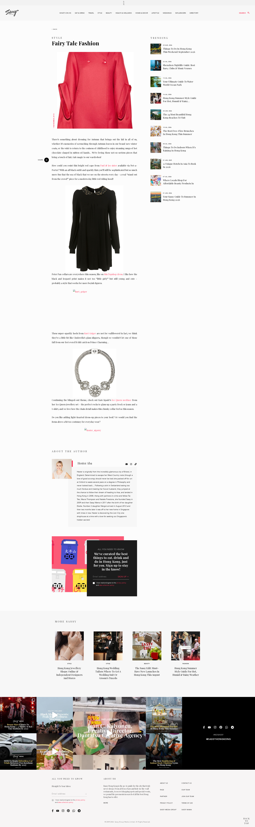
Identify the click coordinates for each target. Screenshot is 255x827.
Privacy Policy (166, 803)
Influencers (180, 13)
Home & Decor (141, 13)
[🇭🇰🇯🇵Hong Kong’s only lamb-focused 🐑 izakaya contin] (55, 751)
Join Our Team (188, 796)
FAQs (162, 790)
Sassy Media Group (168, 810)
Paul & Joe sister (108, 165)
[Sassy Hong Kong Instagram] (215, 727)
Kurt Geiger (90, 333)
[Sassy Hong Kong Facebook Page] (204, 727)
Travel (91, 13)
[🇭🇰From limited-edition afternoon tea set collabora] (164, 715)
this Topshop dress (113, 274)
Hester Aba (85, 463)
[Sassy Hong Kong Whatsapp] (226, 727)
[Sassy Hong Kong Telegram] (232, 727)
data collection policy (106, 585)
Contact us (187, 783)
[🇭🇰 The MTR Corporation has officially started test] (18, 751)
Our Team (186, 790)
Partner (163, 796)
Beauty (109, 13)
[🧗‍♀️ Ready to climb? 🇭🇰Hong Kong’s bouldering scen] (164, 751)
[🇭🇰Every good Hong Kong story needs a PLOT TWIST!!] (109, 733)
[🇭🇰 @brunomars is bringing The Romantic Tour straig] (18, 715)
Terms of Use (187, 803)
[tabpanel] (173, 49)
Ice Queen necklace (121, 400)
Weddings (167, 13)
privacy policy (121, 583)
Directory (194, 13)
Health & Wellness (124, 13)
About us (164, 783)
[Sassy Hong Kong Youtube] (209, 727)
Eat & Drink (80, 13)
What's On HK (65, 13)
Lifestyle (155, 13)
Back (55, 29)
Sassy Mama (187, 810)
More (105, 803)
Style (100, 13)
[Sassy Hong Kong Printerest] (220, 727)
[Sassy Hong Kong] (12, 13)
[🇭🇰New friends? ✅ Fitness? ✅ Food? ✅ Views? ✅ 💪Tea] (55, 715)
